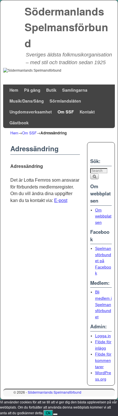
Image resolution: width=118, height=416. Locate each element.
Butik (51, 90)
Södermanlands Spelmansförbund (66, 27)
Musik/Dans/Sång (26, 101)
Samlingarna (74, 90)
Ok (48, 413)
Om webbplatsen (103, 216)
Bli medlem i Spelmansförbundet (103, 304)
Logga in (103, 335)
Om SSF (66, 112)
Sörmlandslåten (65, 101)
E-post (60, 200)
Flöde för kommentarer (103, 360)
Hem (13, 90)
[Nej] (55, 414)
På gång (32, 90)
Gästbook (19, 122)
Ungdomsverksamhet (30, 112)
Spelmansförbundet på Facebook (103, 260)
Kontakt (87, 112)
